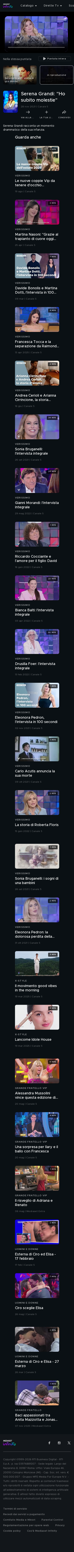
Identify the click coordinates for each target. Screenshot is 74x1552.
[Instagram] (59, 1443)
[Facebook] (49, 1443)
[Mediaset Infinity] (8, 5)
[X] (69, 1443)
